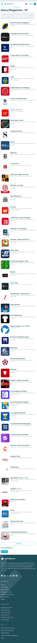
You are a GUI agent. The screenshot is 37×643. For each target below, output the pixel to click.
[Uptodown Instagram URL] (11, 576)
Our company (4, 587)
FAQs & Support (5, 619)
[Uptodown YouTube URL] (2, 576)
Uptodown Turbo (7, 617)
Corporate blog (5, 597)
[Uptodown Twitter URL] (8, 576)
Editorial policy (5, 589)
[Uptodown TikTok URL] (5, 576)
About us (3, 585)
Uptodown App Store (6, 607)
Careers (3, 599)
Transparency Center (6, 592)
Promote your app (5, 612)
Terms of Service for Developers (9, 635)
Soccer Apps (4, 551)
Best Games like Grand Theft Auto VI (21, 0)
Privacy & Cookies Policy (7, 630)
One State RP (5, 0)
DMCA (2, 638)
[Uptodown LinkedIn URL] (14, 576)
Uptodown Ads (5, 615)
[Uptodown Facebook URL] (16, 576)
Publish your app (5, 610)
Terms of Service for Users (8, 628)
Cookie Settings (5, 633)
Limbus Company (11, 0)
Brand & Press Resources (7, 594)
